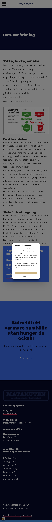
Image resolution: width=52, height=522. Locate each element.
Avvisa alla (26, 276)
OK (26, 273)
